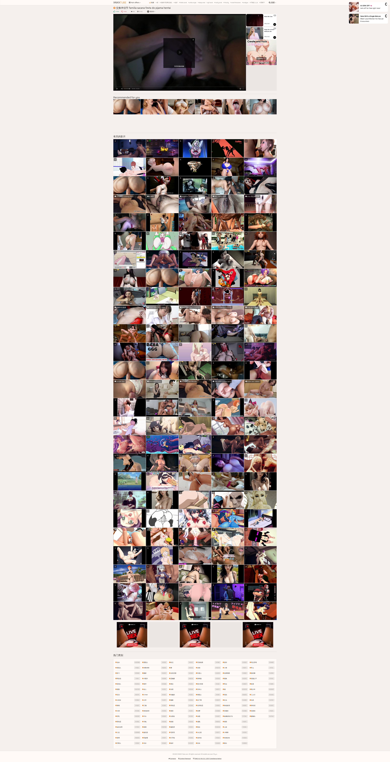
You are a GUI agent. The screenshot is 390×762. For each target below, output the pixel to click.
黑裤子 (262, 2)
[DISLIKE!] (122, 11)
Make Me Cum (268, 16)
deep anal (202, 2)
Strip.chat (266, 23)
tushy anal (218, 2)
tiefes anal (183, 2)
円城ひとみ (254, 2)
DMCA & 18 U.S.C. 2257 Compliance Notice (207, 758)
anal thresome (236, 2)
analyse (245, 2)
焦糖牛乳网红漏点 (166, 2)
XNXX (119, 2)
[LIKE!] (114, 11)
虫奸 (176, 2)
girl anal (210, 2)
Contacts (173, 758)
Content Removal (185, 758)
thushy (226, 2)
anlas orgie (192, 2)
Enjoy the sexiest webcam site (269, 30)
